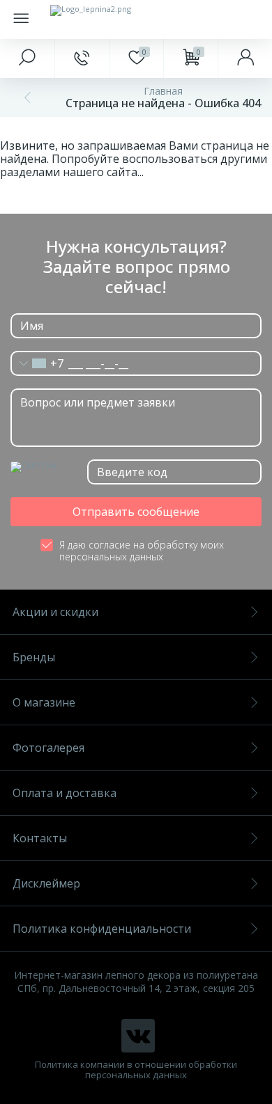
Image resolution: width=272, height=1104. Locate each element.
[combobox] (37, 363)
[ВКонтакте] (138, 1035)
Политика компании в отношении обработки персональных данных (136, 1069)
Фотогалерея (48, 747)
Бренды (34, 657)
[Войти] (245, 58)
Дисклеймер (46, 883)
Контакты (40, 838)
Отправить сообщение (136, 511)
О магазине (44, 702)
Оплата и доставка (64, 793)
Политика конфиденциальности (102, 928)
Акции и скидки (55, 612)
